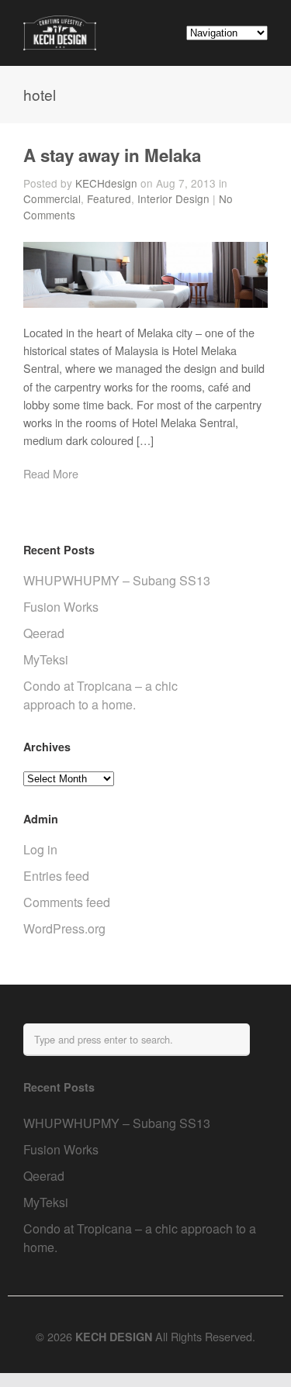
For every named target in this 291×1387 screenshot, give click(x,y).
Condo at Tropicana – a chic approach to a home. (100, 695)
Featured (109, 198)
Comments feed (66, 902)
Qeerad (43, 633)
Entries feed (56, 876)
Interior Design (173, 198)
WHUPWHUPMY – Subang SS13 (116, 580)
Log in (40, 849)
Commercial (52, 198)
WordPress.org (64, 928)
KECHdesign (106, 183)
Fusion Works (61, 607)
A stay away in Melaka (112, 155)
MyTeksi (45, 659)
